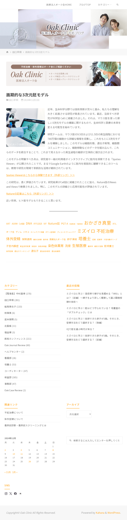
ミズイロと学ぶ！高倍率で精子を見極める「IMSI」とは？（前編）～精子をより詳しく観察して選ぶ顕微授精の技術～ (94, 297)
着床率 (90, 246)
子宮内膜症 (12, 246)
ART (8, 223)
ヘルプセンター (12, 351)
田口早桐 (17, 52)
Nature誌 (54, 223)
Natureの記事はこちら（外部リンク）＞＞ (30, 193)
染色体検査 (42, 246)
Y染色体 (80, 224)
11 (22, 453)
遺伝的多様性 (45, 251)
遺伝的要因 (56, 251)
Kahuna (99, 512)
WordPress (113, 512)
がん (114, 223)
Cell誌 (21, 223)
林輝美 (7, 312)
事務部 (7, 383)
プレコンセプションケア (66, 232)
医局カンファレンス (14, 338)
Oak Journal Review (14, 345)
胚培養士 (109, 246)
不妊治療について (13, 412)
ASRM (15, 223)
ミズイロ (86, 230)
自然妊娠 (9, 251)
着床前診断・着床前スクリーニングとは (25, 425)
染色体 (34, 246)
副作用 (45, 239)
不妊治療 (105, 231)
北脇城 (7, 325)
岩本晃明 (9, 319)
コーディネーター (13, 371)
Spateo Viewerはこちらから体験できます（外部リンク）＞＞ (40, 175)
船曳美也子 (10, 306)
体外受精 (13, 238)
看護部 (7, 358)
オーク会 (10, 231)
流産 (68, 246)
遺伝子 (35, 251)
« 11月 (7, 472)
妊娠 (94, 239)
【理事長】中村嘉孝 (14, 293)
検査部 (7, 377)
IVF (45, 223)
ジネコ (26, 231)
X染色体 (72, 224)
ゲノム (19, 231)
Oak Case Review (13, 390)
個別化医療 (37, 239)
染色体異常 (56, 245)
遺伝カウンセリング (22, 251)
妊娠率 (99, 239)
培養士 (84, 238)
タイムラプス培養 (37, 232)
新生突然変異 (25, 246)
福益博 (7, 332)
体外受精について (13, 419)
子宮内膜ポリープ (110, 239)
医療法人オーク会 (58, 239)
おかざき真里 (97, 222)
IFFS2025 (37, 223)
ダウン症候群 (50, 232)
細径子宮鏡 (98, 246)
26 (30, 461)
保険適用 (27, 239)
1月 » (14, 472)
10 (14, 453)
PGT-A (64, 223)
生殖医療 (79, 245)
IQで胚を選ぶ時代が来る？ (80, 329)
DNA (29, 223)
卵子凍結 (72, 239)
